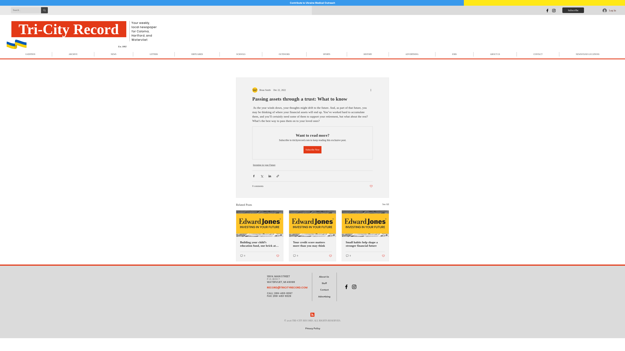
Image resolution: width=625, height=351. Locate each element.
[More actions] (371, 90)
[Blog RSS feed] (312, 315)
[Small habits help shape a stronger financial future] (365, 223)
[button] (324, 296)
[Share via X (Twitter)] (261, 176)
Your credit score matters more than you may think (309, 244)
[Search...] (44, 10)
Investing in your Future (264, 165)
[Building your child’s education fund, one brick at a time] (259, 223)
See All (385, 204)
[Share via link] (277, 176)
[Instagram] (554, 10)
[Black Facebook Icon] (547, 10)
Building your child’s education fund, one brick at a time (259, 244)
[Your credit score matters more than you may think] (312, 223)
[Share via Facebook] (253, 176)
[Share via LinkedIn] (269, 176)
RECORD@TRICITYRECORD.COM (287, 287)
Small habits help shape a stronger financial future (362, 244)
